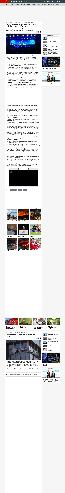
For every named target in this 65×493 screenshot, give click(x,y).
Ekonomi (11, 22)
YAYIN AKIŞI (19, 1)
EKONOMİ (23, 4)
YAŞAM (28, 4)
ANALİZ (38, 4)
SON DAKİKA (11, 4)
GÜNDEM (17, 4)
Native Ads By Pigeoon (37, 208)
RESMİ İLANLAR (51, 4)
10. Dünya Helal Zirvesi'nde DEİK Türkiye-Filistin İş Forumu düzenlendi (24, 22)
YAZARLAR (44, 4)
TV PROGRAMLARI (13, 1)
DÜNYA (33, 4)
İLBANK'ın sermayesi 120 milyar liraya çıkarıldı (21, 332)
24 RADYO (24, 1)
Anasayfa (7, 22)
